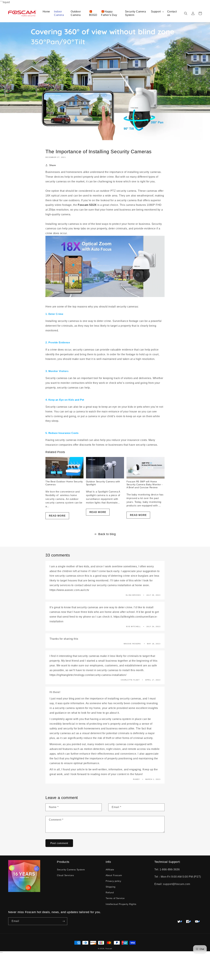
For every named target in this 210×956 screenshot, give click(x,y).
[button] (157, 11)
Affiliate (110, 869)
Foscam (108, 948)
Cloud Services (65, 875)
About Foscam (114, 875)
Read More (57, 515)
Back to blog (107, 534)
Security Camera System (71, 869)
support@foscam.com (176, 884)
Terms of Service (115, 898)
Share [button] (52, 165)
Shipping (111, 886)
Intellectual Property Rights (121, 904)
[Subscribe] (63, 921)
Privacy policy (113, 881)
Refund (110, 892)
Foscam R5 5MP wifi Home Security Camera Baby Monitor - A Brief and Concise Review (144, 484)
